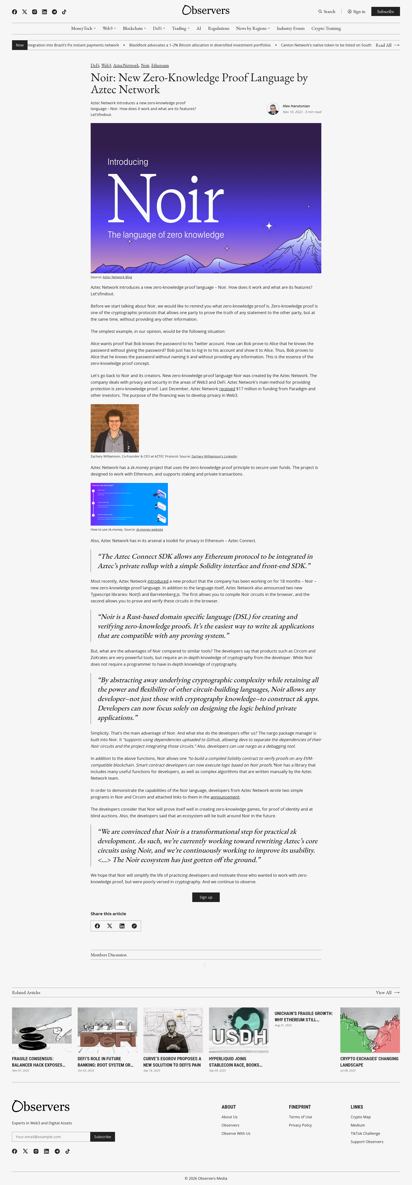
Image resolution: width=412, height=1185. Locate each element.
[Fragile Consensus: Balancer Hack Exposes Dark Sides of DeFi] (42, 1030)
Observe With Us (236, 1133)
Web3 (108, 28)
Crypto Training (326, 28)
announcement (225, 797)
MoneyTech (81, 28)
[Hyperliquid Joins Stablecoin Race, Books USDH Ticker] (239, 1030)
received (227, 388)
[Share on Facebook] (97, 926)
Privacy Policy (300, 1125)
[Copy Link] (134, 926)
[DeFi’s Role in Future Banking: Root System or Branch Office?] (107, 1030)
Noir (145, 65)
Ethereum (160, 65)
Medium (358, 1125)
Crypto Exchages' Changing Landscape (369, 1062)
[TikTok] (64, 11)
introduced (158, 581)
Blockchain (133, 28)
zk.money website (149, 529)
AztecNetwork (126, 65)
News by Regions (251, 28)
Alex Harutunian (296, 106)
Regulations (218, 28)
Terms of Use (300, 1117)
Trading (179, 28)
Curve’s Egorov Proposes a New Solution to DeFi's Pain (172, 1062)
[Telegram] (54, 11)
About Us (230, 1117)
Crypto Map (361, 1117)
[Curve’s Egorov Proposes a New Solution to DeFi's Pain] (173, 1030)
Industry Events (291, 28)
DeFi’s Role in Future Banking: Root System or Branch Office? (104, 1062)
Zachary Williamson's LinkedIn (214, 456)
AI (198, 28)
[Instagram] (34, 11)
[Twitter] (24, 12)
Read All (384, 45)
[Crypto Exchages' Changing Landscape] (370, 1030)
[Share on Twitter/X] (109, 926)
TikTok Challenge (365, 1133)
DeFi (157, 28)
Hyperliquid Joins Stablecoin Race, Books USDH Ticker (234, 1062)
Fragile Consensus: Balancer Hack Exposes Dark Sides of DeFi (37, 1062)
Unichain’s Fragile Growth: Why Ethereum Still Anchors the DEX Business (304, 1017)
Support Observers (367, 1141)
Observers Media (212, 1178)
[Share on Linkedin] (122, 926)
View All (384, 992)
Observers (230, 1125)
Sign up (206, 897)
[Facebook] (14, 11)
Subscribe (385, 11)
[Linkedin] (44, 11)
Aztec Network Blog (117, 277)
